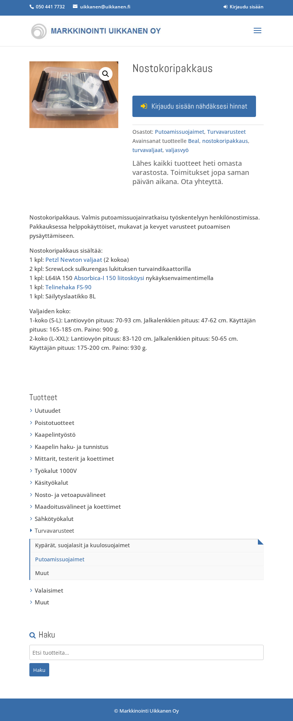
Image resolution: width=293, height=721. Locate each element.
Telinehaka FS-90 (68, 287)
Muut (42, 573)
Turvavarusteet (226, 131)
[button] (106, 74)
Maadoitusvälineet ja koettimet (78, 506)
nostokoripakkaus (225, 140)
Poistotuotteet (54, 422)
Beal (193, 140)
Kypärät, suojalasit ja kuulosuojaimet (82, 545)
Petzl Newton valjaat (73, 259)
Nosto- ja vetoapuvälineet (70, 494)
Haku (39, 670)
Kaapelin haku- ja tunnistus (71, 446)
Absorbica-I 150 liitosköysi (109, 278)
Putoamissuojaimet (179, 131)
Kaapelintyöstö (55, 434)
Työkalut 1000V (56, 470)
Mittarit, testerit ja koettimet (74, 458)
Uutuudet (48, 410)
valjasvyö (177, 150)
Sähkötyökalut (54, 518)
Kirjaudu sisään (245, 6)
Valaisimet (49, 590)
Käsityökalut (51, 482)
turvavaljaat (147, 150)
